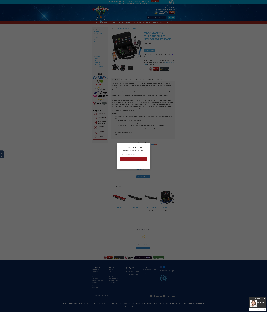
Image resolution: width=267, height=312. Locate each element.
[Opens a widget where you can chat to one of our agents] (257, 304)
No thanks (133, 163)
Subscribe (133, 159)
